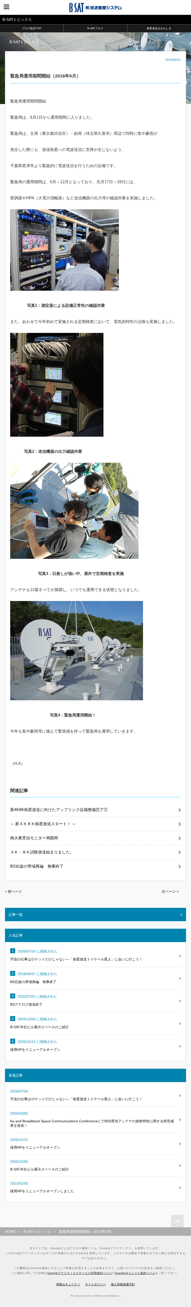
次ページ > (170, 891)
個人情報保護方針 (123, 1284)
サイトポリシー (95, 1284)
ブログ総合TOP (31, 28)
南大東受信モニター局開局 (34, 838)
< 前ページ (13, 891)
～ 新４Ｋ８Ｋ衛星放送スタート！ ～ (43, 824)
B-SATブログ (95, 28)
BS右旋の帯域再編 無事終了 (36, 866)
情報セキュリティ (68, 1284)
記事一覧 (16, 914)
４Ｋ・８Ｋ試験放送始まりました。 (42, 852)
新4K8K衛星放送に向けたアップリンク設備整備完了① (59, 810)
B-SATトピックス (37, 1231)
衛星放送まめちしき (159, 28)
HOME (10, 1231)
